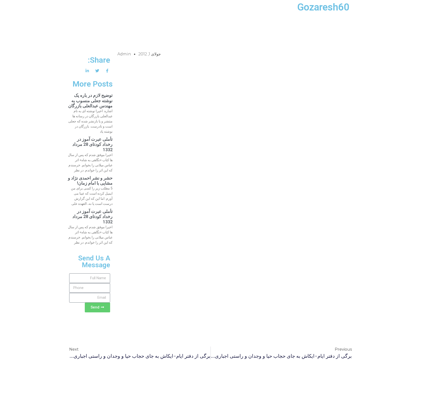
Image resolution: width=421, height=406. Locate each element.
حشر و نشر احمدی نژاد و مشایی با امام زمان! (90, 180)
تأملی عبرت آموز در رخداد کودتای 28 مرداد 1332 (92, 144)
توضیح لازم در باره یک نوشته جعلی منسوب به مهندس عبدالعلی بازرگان (90, 100)
